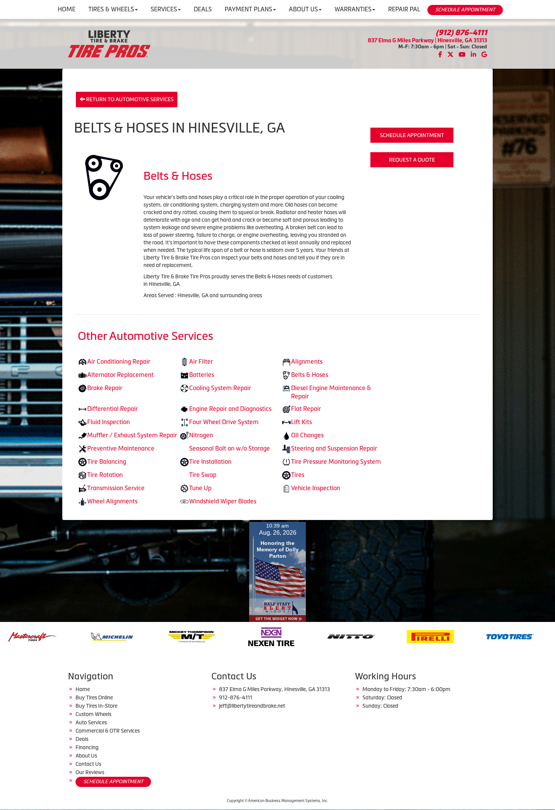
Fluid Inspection (108, 421)
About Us (86, 756)
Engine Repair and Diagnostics (230, 408)
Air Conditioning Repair (118, 361)
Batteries (201, 374)
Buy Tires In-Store (96, 706)
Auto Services (91, 722)
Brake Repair (104, 387)
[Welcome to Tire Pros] (109, 43)
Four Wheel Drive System (224, 421)
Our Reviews (90, 772)
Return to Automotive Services (129, 99)
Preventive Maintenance (120, 448)
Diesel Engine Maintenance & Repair (331, 392)
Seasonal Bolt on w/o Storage (229, 448)
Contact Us (88, 764)
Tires (297, 474)
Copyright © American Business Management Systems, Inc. (277, 801)
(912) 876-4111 (461, 32)
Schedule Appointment (412, 135)
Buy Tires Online (94, 697)
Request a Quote (412, 160)
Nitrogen (201, 435)
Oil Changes (307, 435)
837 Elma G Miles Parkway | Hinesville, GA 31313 (427, 40)
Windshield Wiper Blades (222, 501)
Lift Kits (301, 421)
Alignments (306, 361)
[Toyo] (399, 636)
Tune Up (200, 487)
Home (83, 689)
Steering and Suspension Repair (334, 448)
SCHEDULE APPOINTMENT (465, 9)
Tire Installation (210, 461)
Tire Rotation (105, 474)
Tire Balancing (106, 461)
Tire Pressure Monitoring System (336, 461)
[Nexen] (160, 636)
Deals (82, 739)
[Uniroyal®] (479, 636)
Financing (87, 747)
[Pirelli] (319, 636)
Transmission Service (116, 487)
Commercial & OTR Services (108, 731)
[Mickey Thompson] (80, 636)
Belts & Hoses (309, 374)
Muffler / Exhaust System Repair (132, 435)
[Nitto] (240, 636)
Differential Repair (112, 408)
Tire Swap (202, 474)
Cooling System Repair (220, 387)
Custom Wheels (93, 714)
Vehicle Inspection (315, 487)
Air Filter (201, 361)
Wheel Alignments (112, 501)
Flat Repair (306, 408)
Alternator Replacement (120, 374)
